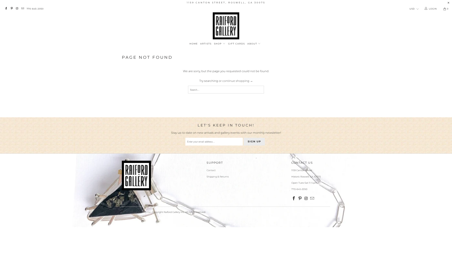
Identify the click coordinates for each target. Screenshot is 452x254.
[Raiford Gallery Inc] (226, 25)
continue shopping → (237, 81)
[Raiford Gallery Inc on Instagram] (17, 8)
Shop (218, 43)
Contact (211, 170)
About (252, 43)
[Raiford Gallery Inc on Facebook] (5, 8)
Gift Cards (236, 43)
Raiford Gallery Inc (140, 212)
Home (193, 43)
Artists (206, 43)
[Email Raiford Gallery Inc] (22, 8)
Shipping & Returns (218, 176)
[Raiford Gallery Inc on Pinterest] (11, 8)
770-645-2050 (35, 8)
